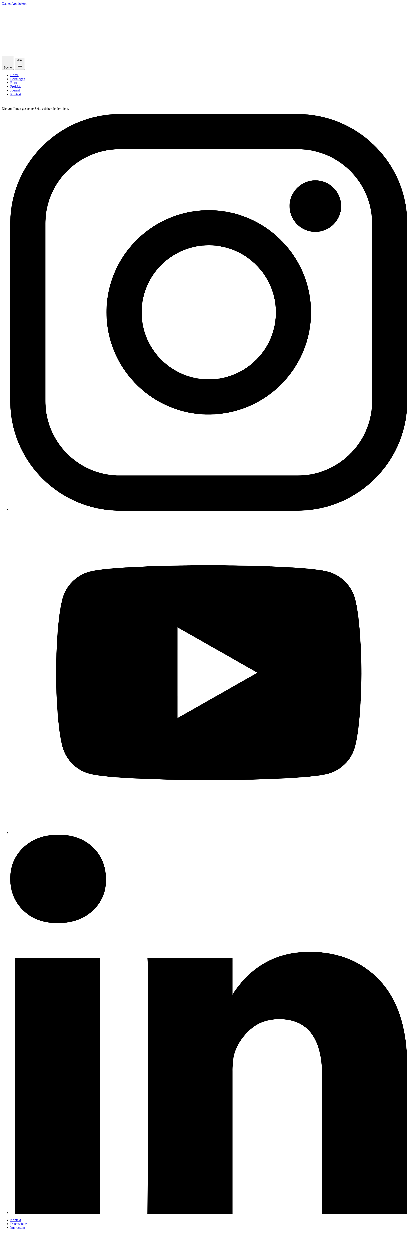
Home (14, 75)
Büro (13, 82)
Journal (15, 90)
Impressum (17, 1227)
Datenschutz (18, 1224)
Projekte (15, 86)
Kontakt (15, 94)
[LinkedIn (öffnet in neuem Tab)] (208, 1024)
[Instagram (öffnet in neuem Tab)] (208, 312)
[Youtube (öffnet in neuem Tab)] (208, 673)
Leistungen (17, 79)
